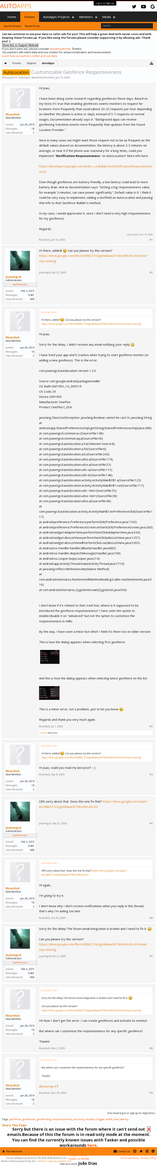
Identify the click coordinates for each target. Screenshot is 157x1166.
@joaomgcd (47, 1086)
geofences (29, 1119)
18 (32, 128)
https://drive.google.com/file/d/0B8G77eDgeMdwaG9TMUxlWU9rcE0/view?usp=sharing (91, 324)
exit (116, 1119)
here (92, 1145)
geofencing (44, 1119)
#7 (151, 956)
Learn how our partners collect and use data (29, 56)
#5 (151, 823)
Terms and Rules (129, 1157)
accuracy (78, 1119)
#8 (151, 1048)
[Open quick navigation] (151, 63)
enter (109, 1119)
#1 (151, 239)
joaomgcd (13, 277)
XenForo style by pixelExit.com (55, 1161)
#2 (151, 272)
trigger (101, 1119)
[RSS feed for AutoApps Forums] (153, 1151)
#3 (151, 726)
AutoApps (24, 77)
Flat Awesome (13, 1151)
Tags (5, 1119)
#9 (151, 1093)
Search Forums (12, 26)
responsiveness (62, 1119)
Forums (29, 17)
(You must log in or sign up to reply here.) (131, 1113)
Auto (15, 6)
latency (124, 1119)
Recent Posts (32, 26)
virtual (43, 732)
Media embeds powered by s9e (18, 1161)
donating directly (60, 49)
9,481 (31, 295)
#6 (151, 918)
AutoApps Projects (56, 17)
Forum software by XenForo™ (36, 1157)
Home (11, 17)
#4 (151, 774)
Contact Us (123, 1151)
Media (106, 17)
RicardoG (49, 77)
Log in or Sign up (105, 3)
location (90, 1119)
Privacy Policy (148, 1157)
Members (86, 17)
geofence (15, 1119)
